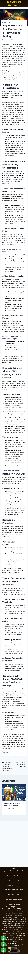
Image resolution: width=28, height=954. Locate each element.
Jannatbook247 (6, 909)
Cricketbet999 (6, 919)
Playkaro (23, 939)
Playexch (6, 911)
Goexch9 (21, 917)
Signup (11, 871)
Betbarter (7, 913)
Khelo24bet (21, 919)
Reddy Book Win (15, 939)
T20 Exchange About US (14, 894)
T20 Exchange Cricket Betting (14, 889)
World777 (12, 937)
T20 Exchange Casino (14, 886)
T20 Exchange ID (14, 881)
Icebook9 (12, 921)
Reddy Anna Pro (14, 929)
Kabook (14, 919)
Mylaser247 (19, 937)
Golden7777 (16, 909)
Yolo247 (10, 923)
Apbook (4, 923)
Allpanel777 (11, 925)
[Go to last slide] (4, 799)
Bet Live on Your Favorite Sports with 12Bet (21, 763)
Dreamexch (17, 923)
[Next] (24, 799)
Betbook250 (13, 935)
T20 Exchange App (14, 904)
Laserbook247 (9, 915)
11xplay (4, 925)
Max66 (23, 909)
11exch (15, 917)
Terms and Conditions (14, 876)
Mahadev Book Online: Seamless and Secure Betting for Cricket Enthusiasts (7, 765)
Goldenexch (17, 907)
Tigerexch (24, 929)
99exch (13, 933)
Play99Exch (18, 58)
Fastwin (20, 935)
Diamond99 (9, 907)
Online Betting (6, 22)
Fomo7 (21, 913)
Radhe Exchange (9, 927)
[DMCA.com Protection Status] (14, 948)
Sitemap (14, 868)
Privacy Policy (21, 871)
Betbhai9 (14, 941)
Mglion (24, 923)
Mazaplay (14, 913)
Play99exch (6, 752)
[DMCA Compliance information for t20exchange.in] (14, 951)
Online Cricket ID (21, 921)
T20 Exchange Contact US (14, 899)
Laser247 (8, 931)
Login (4, 871)
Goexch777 (20, 933)
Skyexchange (19, 915)
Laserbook (4, 921)
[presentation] (14, 792)
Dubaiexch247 (20, 925)
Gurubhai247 (14, 911)
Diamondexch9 (7, 917)
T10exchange (19, 927)
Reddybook (5, 929)
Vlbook (21, 911)
